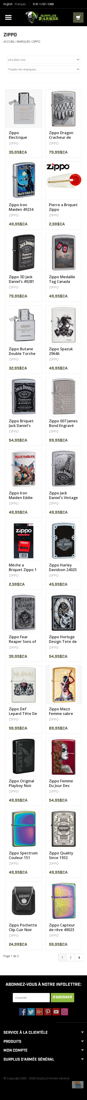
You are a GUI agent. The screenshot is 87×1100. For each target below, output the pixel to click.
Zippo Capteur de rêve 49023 (62, 927)
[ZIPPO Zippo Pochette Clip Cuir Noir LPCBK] (23, 901)
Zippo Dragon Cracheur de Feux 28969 (61, 135)
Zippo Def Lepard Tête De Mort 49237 (23, 711)
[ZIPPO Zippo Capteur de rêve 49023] (63, 901)
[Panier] (78, 17)
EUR (36, 4)
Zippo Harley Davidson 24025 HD (63, 567)
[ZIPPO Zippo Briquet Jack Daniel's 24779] (23, 396)
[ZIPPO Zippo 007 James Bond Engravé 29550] (63, 396)
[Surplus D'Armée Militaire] (43, 17)
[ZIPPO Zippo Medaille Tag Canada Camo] (63, 252)
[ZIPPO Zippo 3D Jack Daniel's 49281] (23, 252)
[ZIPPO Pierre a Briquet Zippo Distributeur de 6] (63, 180)
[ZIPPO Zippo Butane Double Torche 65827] (23, 324)
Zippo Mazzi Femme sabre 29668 (61, 711)
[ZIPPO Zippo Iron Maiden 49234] (23, 180)
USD (43, 4)
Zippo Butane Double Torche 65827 (22, 351)
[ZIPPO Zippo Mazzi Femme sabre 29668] (63, 684)
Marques (23, 42)
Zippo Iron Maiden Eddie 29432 (21, 495)
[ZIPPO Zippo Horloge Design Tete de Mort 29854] (63, 613)
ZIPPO (36, 42)
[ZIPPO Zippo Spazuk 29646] (63, 324)
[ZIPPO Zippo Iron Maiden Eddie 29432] (23, 468)
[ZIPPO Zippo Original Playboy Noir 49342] (23, 756)
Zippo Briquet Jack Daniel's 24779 (21, 423)
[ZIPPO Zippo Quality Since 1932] (63, 828)
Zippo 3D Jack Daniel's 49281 (21, 279)
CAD (51, 4)
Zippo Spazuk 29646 (61, 351)
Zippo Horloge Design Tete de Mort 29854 (63, 639)
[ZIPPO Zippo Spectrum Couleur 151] (23, 828)
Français (20, 4)
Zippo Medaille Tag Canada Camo (62, 279)
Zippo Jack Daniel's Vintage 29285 (63, 495)
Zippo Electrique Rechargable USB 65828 (20, 135)
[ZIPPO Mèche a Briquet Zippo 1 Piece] (23, 541)
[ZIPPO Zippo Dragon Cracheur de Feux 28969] (63, 108)
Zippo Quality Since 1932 (61, 855)
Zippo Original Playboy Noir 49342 (21, 783)
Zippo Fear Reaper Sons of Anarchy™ (22, 639)
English (8, 4)
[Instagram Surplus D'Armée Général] (64, 1011)
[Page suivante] (79, 957)
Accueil (9, 42)
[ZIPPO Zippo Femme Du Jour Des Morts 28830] (63, 756)
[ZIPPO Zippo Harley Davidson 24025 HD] (63, 541)
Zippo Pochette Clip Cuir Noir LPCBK (23, 927)
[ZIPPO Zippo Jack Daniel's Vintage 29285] (63, 468)
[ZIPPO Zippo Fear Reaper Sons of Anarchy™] (23, 613)
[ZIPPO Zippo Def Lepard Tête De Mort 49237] (23, 684)
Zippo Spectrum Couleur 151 (23, 855)
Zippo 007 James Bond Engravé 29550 (63, 423)
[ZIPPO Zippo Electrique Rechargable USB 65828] (23, 108)
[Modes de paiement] (78, 1084)
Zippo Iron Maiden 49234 (21, 207)
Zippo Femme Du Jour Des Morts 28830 (61, 783)
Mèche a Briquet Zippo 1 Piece (23, 567)
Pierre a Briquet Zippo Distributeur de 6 (63, 207)
